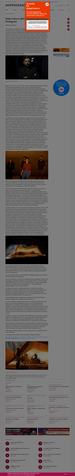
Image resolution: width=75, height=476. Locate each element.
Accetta (65, 474)
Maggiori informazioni (30, 475)
